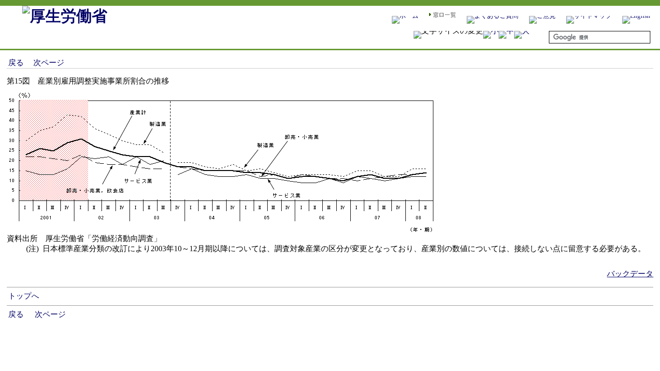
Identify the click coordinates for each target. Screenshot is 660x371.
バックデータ (630, 274)
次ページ (48, 62)
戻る (16, 62)
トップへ (23, 296)
